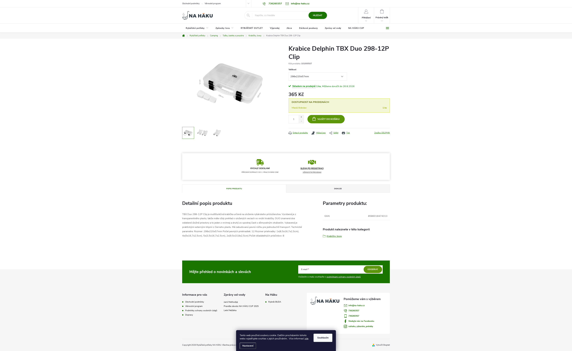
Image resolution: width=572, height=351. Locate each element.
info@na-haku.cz (356, 305)
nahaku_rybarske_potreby (360, 326)
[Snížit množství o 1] (301, 121)
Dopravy (189, 314)
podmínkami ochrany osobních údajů (344, 276)
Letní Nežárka (230, 310)
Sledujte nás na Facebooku (361, 321)
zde (306, 338)
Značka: (382, 133)
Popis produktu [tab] (234, 188)
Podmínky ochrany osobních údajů (201, 310)
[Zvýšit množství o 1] (301, 117)
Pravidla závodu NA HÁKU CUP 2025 (241, 306)
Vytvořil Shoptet (383, 345)
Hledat (317, 15)
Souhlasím (323, 337)
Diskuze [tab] (338, 188)
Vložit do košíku (328, 119)
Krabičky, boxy (334, 236)
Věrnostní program (213, 3)
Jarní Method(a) (231, 302)
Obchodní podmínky (191, 3)
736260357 (353, 310)
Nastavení (247, 345)
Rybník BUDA (274, 302)
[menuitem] (197, 28)
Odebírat (372, 269)
